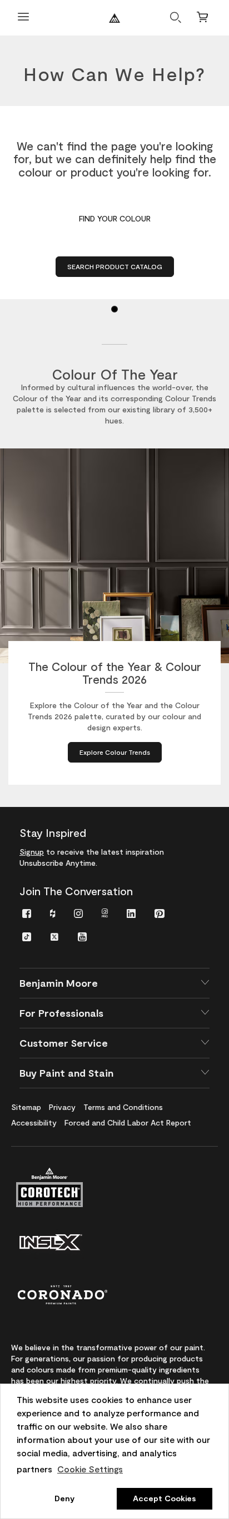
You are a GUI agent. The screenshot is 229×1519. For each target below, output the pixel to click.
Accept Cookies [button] (164, 1498)
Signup (31, 851)
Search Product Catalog (114, 266)
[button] (114, 983)
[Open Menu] (23, 18)
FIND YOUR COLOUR (115, 218)
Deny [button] (64, 1498)
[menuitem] (26, 912)
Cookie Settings (90, 1469)
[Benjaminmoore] (114, 18)
